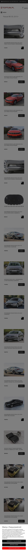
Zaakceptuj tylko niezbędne (14, 541)
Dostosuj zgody (14, 544)
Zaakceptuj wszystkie (14, 548)
